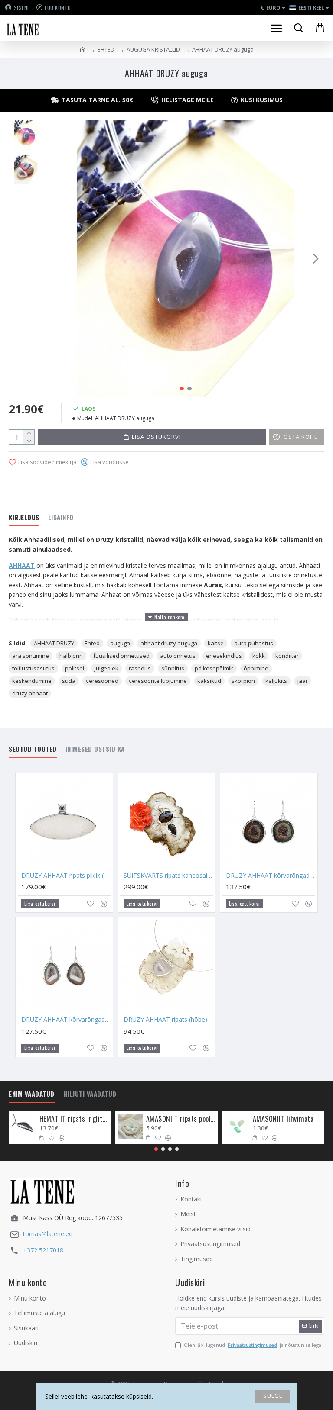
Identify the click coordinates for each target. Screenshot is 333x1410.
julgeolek (106, 668)
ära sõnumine (30, 656)
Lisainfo (61, 517)
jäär (302, 681)
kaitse (216, 643)
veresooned (102, 681)
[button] (56, 258)
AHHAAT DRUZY (54, 643)
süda (68, 681)
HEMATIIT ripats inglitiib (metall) (73, 1118)
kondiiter (287, 656)
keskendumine (32, 681)
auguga (120, 643)
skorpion (243, 681)
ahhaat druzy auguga (168, 643)
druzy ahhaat (30, 693)
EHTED (106, 49)
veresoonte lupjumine (158, 681)
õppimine (256, 668)
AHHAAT (22, 565)
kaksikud (209, 681)
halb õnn (71, 656)
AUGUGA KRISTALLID (153, 49)
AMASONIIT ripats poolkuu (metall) (180, 1118)
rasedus (140, 668)
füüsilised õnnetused (121, 656)
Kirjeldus (24, 517)
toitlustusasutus (33, 668)
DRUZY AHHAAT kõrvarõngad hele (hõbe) (66, 1020)
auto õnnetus (178, 656)
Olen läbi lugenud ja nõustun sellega (252, 1345)
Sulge (273, 1396)
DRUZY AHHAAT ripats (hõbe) (165, 1020)
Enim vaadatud (32, 1094)
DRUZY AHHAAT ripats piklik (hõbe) (66, 875)
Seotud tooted (33, 749)
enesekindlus (224, 656)
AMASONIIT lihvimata (283, 1118)
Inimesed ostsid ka (95, 749)
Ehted (92, 643)
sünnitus (172, 668)
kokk (258, 656)
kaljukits (276, 681)
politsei (74, 668)
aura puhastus (253, 643)
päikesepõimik (214, 668)
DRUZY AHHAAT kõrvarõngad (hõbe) (270, 875)
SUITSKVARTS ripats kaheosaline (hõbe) (168, 875)
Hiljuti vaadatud (90, 1094)
